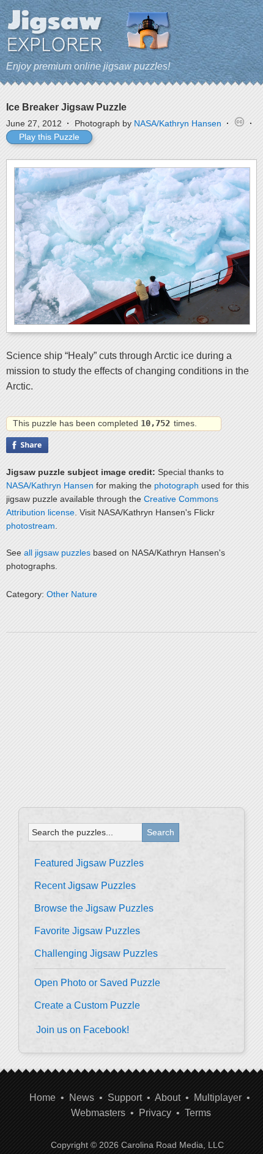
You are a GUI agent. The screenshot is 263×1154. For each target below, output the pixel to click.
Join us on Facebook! (82, 1030)
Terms (198, 1113)
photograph (176, 485)
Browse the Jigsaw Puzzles (94, 908)
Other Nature (71, 594)
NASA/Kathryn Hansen (177, 123)
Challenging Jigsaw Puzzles (96, 953)
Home (42, 1097)
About (167, 1097)
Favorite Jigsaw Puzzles (87, 931)
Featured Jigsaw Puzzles (89, 863)
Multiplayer (218, 1097)
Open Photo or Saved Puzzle (97, 983)
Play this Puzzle (49, 137)
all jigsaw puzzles (57, 552)
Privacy (155, 1113)
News (81, 1097)
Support (125, 1097)
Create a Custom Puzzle (87, 1005)
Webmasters (98, 1113)
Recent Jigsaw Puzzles (85, 885)
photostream (30, 526)
